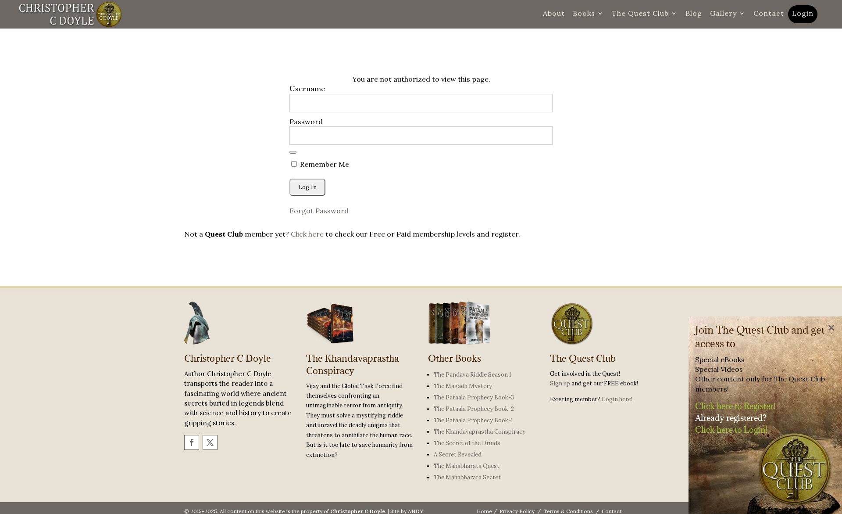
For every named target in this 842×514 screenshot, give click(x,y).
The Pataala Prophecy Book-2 (474, 409)
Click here (307, 234)
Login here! (617, 399)
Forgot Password (319, 210)
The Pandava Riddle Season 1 (472, 374)
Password (306, 121)
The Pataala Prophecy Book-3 (474, 397)
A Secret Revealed (458, 454)
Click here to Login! (731, 429)
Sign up (560, 383)
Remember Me (323, 164)
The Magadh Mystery (463, 386)
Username (307, 88)
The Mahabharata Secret (467, 477)
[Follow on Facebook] (191, 442)
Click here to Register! (735, 406)
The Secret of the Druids (467, 443)
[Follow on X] (210, 442)
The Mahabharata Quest (466, 466)
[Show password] (292, 152)
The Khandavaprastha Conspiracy (352, 364)
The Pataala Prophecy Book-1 (473, 420)
